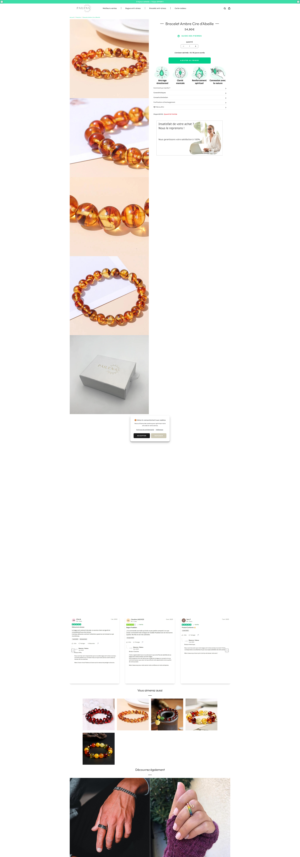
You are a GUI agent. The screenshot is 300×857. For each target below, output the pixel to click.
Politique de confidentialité (145, 429)
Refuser (159, 436)
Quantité (189, 42)
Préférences (159, 429)
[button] (2, 2)
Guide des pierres (191, 36)
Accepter (141, 436)
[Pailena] (83, 8)
